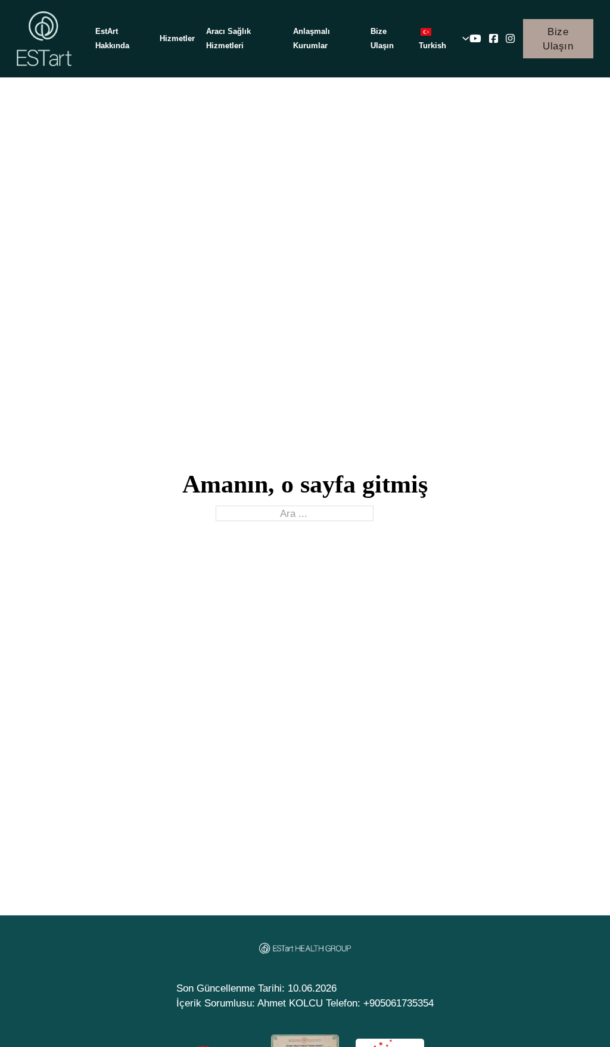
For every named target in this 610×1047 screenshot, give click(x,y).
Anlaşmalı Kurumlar (311, 38)
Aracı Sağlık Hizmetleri (228, 38)
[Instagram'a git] (510, 39)
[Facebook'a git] (493, 39)
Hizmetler (177, 38)
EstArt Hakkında (112, 38)
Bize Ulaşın (382, 38)
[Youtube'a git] (475, 39)
